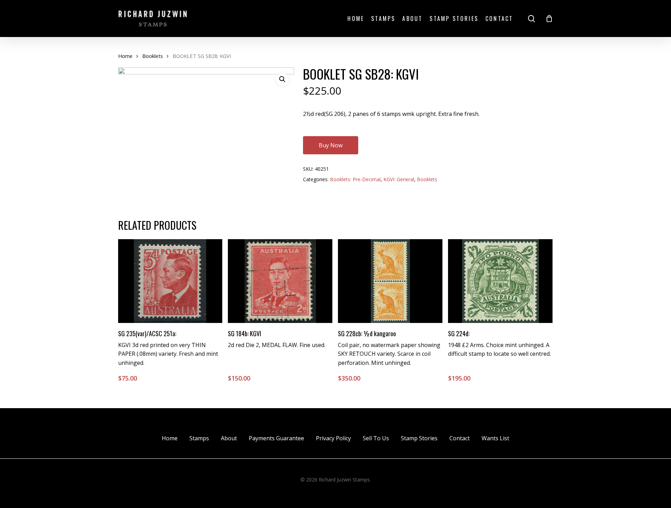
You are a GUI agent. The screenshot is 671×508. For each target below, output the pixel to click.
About (229, 438)
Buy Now (330, 145)
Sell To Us (376, 438)
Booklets (152, 55)
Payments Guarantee (276, 438)
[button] (282, 79)
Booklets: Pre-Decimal (355, 179)
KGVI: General (398, 179)
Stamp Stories (419, 438)
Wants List (495, 438)
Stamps (199, 438)
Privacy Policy (333, 438)
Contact (459, 438)
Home (125, 55)
